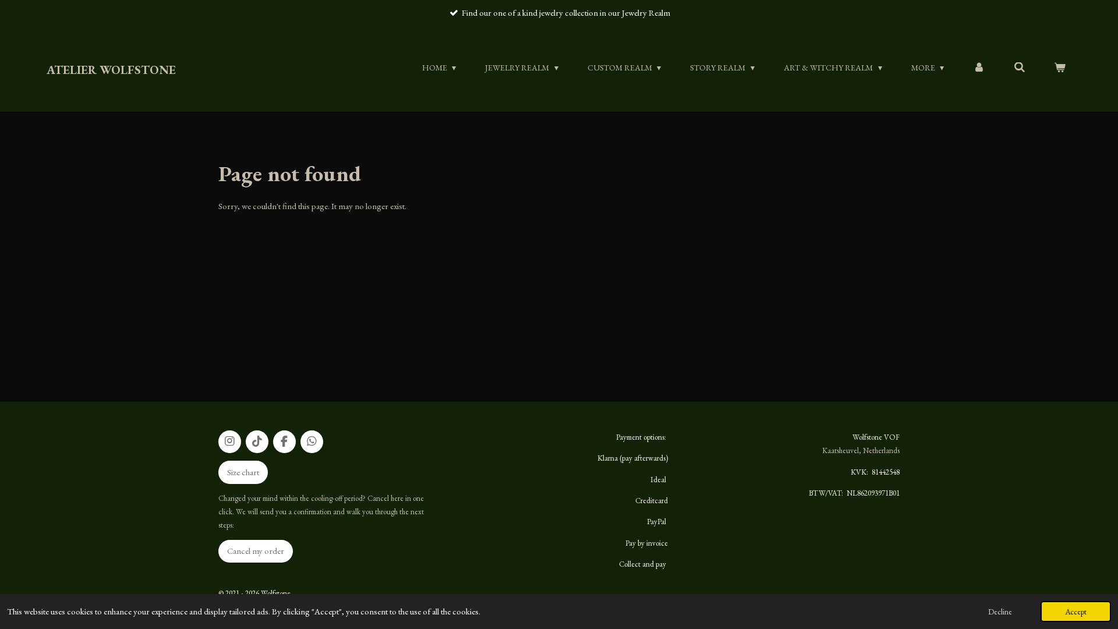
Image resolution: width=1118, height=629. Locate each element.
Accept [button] (1076, 611)
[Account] (978, 67)
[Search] (1019, 67)
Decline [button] (1000, 611)
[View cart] (1059, 67)
